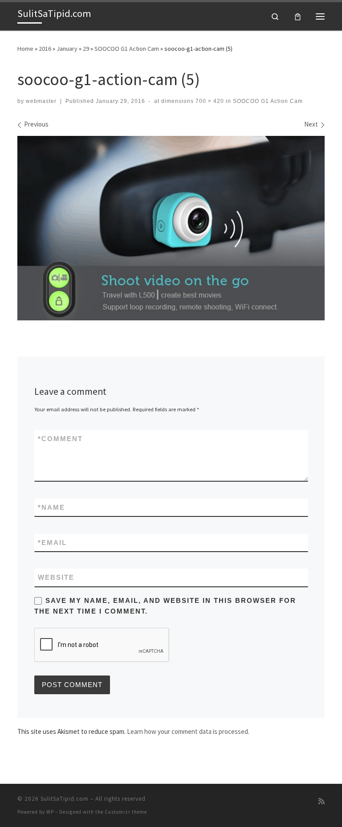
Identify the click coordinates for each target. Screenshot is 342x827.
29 (86, 49)
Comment (60, 438)
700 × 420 (209, 101)
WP (50, 812)
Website (56, 577)
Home (25, 49)
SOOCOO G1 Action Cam (126, 49)
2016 (45, 49)
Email (52, 542)
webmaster (41, 101)
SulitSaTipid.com (65, 798)
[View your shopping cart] (297, 16)
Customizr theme (126, 812)
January (67, 49)
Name (51, 507)
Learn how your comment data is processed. (188, 731)
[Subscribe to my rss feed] (321, 801)
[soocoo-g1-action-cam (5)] (171, 228)
